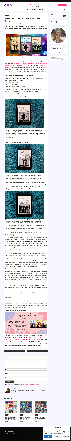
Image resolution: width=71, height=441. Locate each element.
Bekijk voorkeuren (65, 436)
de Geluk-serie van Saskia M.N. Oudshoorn (21, 65)
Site (6, 377)
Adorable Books (32, 337)
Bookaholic (39, 337)
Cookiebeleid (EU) (10, 433)
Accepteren (48, 436)
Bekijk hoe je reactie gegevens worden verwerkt (31, 384)
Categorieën (53, 57)
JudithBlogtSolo (35, 4)
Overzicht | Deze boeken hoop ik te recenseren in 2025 (11, 418)
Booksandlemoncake (16, 339)
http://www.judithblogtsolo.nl (19, 393)
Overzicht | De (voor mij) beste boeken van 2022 (25, 418)
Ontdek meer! (63, 5)
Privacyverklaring (10, 431)
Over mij (26, 9)
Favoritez (45, 337)
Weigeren (57, 436)
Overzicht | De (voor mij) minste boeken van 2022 (40, 418)
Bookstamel (8, 339)
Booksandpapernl (35, 339)
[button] (68, 427)
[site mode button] (64, 9)
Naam (6, 369)
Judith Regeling (16, 23)
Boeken (7, 15)
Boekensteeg (25, 339)
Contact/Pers (41, 9)
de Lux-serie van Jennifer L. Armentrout (23, 63)
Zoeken (52, 14)
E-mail (6, 373)
